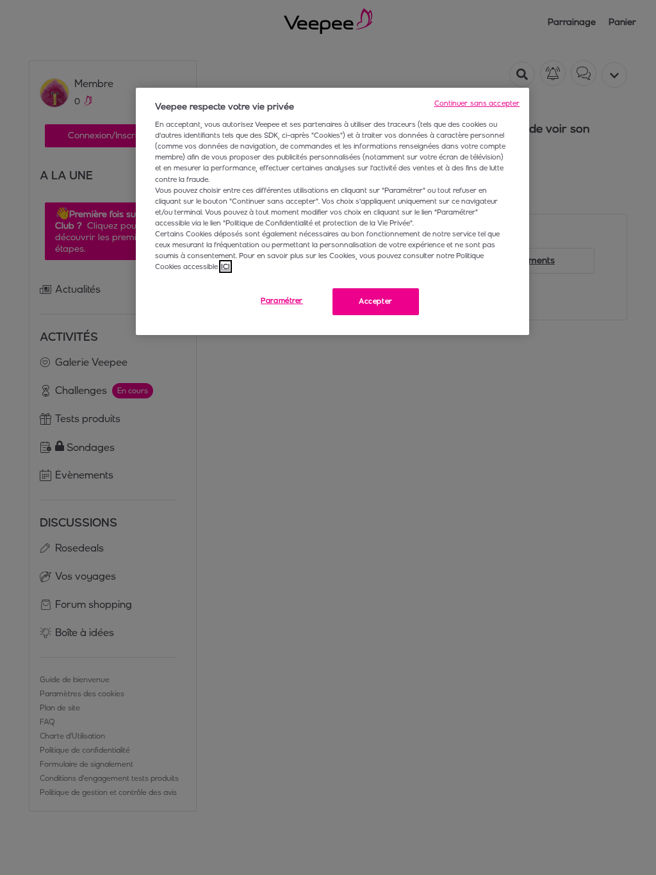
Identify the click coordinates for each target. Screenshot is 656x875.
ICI (225, 266)
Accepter (376, 301)
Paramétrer (282, 300)
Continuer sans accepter (477, 103)
